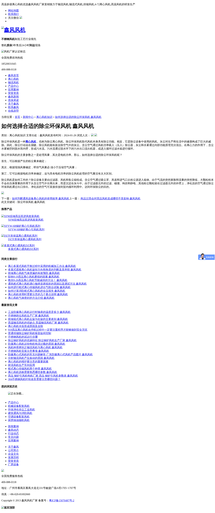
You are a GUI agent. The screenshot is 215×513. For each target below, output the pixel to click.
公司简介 (13, 450)
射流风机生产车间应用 (21, 365)
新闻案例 (13, 426)
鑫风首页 (13, 75)
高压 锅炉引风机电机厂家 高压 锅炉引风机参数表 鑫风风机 (43, 375)
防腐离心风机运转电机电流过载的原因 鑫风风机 (36, 343)
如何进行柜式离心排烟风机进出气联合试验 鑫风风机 (39, 287)
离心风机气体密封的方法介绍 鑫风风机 (31, 297)
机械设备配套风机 (19, 406)
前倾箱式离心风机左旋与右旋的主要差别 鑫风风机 (38, 319)
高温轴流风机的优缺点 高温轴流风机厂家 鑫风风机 (38, 322)
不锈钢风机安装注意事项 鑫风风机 (28, 350)
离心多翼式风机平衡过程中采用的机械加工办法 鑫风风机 (42, 266)
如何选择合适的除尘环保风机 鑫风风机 (78, 117)
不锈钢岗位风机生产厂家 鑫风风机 (28, 315)
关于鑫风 (13, 103)
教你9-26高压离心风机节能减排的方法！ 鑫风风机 (37, 280)
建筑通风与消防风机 (20, 413)
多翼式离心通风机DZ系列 (23, 249)
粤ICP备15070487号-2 (61, 500)
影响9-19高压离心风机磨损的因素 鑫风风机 (33, 276)
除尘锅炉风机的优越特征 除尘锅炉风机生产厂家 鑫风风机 (42, 340)
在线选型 (13, 110)
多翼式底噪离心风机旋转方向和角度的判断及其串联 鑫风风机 (44, 269)
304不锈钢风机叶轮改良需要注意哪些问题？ (34, 379)
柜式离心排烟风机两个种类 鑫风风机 (30, 368)
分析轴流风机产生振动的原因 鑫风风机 (31, 358)
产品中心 (13, 86)
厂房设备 (13, 464)
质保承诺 (13, 100)
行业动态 (13, 433)
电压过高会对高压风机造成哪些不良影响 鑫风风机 (110, 198)
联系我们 (13, 14)
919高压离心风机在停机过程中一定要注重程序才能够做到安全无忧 (47, 329)
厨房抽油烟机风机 (19, 420)
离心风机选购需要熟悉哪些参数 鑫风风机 (32, 372)
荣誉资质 (13, 93)
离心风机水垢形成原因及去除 (25, 326)
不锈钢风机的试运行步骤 (23, 336)
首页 (17, 117)
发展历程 (13, 457)
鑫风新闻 (13, 96)
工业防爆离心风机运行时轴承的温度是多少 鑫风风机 (39, 312)
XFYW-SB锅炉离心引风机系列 (26, 229)
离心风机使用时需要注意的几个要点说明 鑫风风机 (38, 294)
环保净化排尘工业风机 (21, 409)
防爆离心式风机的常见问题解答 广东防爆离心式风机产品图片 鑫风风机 (50, 354)
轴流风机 (13, 82)
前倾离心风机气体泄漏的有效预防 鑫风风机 (34, 273)
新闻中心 (28, 117)
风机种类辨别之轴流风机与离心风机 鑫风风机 (35, 347)
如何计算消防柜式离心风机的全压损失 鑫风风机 (36, 290)
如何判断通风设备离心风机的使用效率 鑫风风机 (40, 198)
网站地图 (13, 10)
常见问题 (13, 437)
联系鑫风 (13, 107)
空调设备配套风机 (19, 416)
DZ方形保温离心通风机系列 (24, 239)
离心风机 (13, 78)
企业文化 (13, 453)
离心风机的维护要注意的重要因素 (28, 361)
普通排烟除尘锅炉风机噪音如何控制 (29, 333)
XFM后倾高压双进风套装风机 (26, 219)
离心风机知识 (44, 117)
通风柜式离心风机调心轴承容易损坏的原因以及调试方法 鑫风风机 (47, 283)
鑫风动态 (13, 429)
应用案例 (13, 89)
